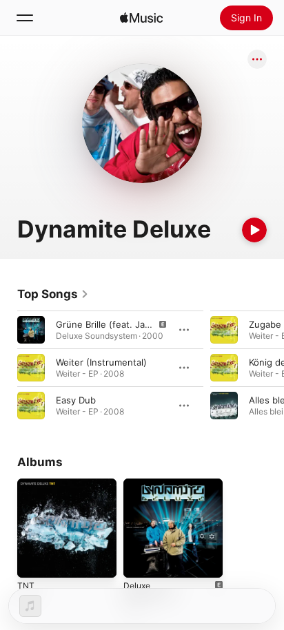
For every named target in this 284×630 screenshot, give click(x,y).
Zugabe (265, 324)
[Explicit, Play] (31, 330)
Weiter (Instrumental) (101, 362)
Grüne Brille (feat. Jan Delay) (118, 324)
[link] (53, 294)
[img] (141, 18)
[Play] (254, 230)
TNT (25, 585)
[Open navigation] (25, 18)
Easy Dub (76, 400)
